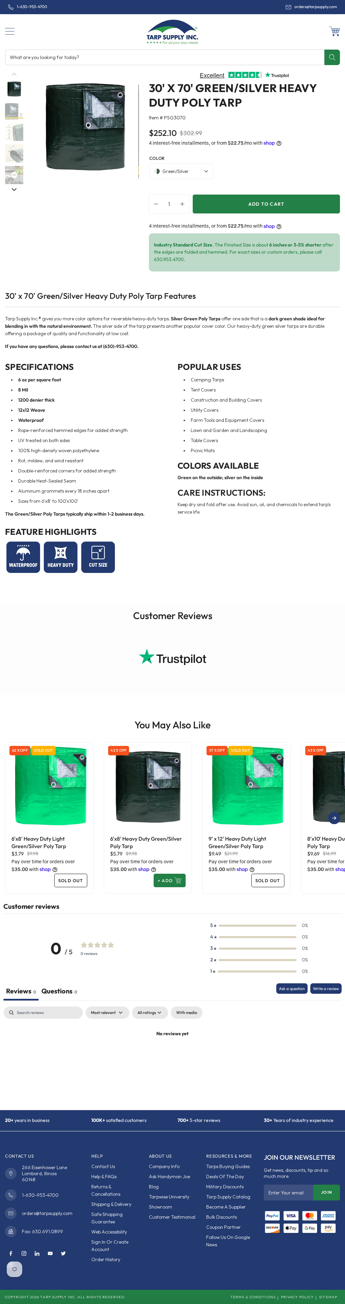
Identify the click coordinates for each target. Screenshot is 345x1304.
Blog (154, 1187)
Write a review (326, 988)
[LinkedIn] (37, 1253)
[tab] (59, 992)
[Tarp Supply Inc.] (172, 31)
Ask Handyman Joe (169, 1176)
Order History (105, 1259)
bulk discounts (221, 1217)
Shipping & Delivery (111, 1204)
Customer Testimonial (172, 1217)
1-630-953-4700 (32, 6)
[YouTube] (50, 1253)
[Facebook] (11, 1253)
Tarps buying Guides (228, 1166)
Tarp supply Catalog (228, 1197)
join (326, 1192)
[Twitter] (63, 1253)
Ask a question (292, 988)
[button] (9, 31)
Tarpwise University (169, 1197)
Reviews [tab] (21, 991)
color (157, 158)
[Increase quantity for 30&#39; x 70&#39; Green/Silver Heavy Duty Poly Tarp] (184, 204)
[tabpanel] (172, 1056)
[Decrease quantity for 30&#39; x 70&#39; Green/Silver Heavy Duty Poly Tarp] (154, 204)
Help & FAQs (104, 1176)
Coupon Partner (223, 1227)
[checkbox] (186, 1013)
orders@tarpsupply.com (315, 6)
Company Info (164, 1166)
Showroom (160, 1207)
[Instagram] (24, 1253)
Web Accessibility (109, 1232)
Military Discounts (225, 1187)
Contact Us (103, 1166)
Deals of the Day (225, 1176)
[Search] (332, 57)
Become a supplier (226, 1207)
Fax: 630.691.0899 (42, 1231)
